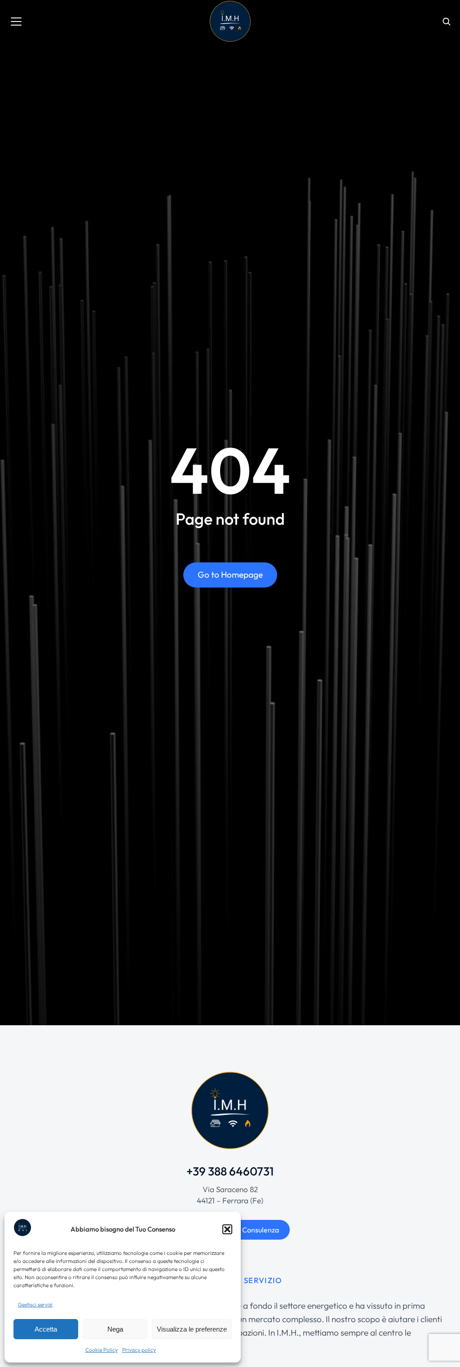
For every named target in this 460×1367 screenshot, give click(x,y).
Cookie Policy (101, 1349)
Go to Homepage (230, 574)
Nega (115, 1329)
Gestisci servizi (35, 1304)
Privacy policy (139, 1349)
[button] (227, 1229)
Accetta (46, 1329)
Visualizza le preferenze (192, 1329)
